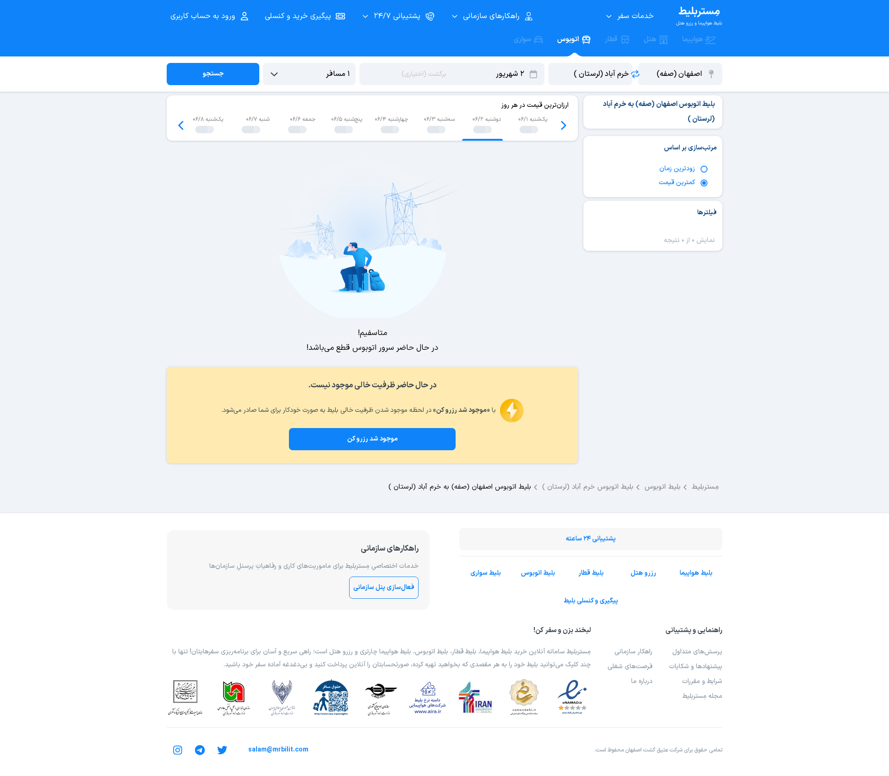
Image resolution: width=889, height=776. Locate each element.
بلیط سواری (485, 573)
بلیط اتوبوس (538, 573)
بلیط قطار (591, 573)
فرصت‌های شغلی (629, 666)
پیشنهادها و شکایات (695, 666)
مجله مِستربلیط (702, 696)
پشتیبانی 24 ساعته (591, 539)
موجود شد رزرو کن (372, 439)
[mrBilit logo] (699, 16)
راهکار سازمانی (633, 652)
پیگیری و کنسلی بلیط (590, 601)
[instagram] (178, 750)
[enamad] (572, 697)
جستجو (213, 74)
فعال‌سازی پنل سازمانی (383, 587)
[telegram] (200, 750)
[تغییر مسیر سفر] (635, 74)
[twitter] (222, 750)
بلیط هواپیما (696, 573)
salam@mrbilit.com (278, 750)
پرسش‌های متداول (697, 652)
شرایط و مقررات (702, 681)
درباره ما (641, 681)
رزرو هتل (643, 573)
